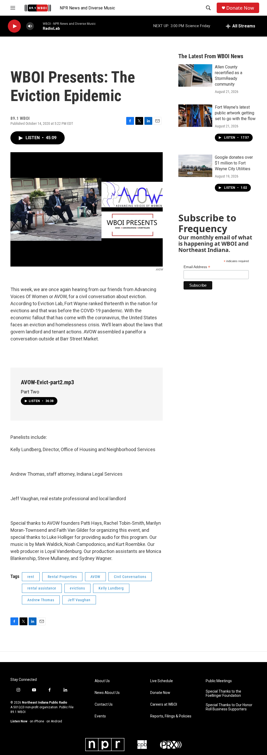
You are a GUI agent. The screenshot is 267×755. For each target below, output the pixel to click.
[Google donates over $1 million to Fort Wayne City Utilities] (195, 166)
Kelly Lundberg (111, 588)
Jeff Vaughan (79, 600)
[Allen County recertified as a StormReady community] (195, 75)
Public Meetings (219, 681)
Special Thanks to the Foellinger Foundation (223, 693)
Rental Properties (62, 577)
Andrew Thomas (40, 600)
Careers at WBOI (163, 704)
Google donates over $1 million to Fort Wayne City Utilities (234, 163)
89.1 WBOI (18, 712)
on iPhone (37, 721)
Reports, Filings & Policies (170, 716)
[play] (14, 26)
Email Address (197, 266)
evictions (77, 588)
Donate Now (240, 8)
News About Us (107, 693)
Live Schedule (161, 681)
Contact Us (104, 704)
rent (30, 577)
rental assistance (41, 588)
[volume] (30, 26)
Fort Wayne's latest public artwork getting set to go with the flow (235, 113)
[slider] (38, 26)
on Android (54, 721)
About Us (102, 681)
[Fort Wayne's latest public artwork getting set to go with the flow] (195, 115)
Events (100, 716)
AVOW (95, 577)
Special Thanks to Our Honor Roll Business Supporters (229, 707)
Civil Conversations (130, 577)
